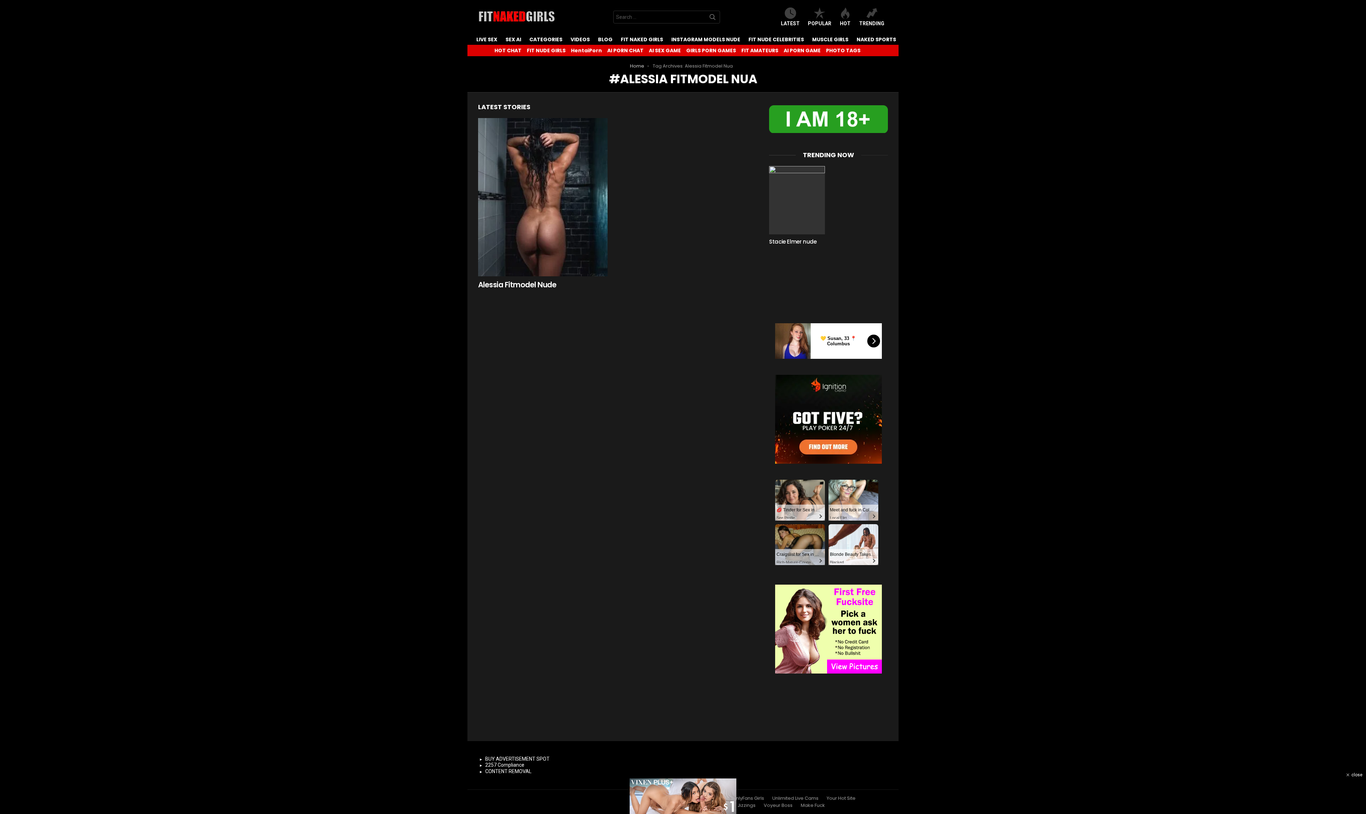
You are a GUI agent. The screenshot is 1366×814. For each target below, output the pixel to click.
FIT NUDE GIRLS (546, 50)
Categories (545, 39)
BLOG (605, 39)
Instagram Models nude (705, 39)
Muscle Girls (830, 39)
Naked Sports (876, 39)
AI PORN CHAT (625, 50)
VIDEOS (580, 39)
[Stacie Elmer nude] (797, 200)
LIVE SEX (486, 39)
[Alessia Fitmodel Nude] (543, 197)
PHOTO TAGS (843, 50)
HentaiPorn (586, 50)
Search (712, 18)
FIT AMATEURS (759, 50)
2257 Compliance (504, 765)
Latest (790, 23)
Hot (845, 23)
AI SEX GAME (665, 50)
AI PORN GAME (802, 50)
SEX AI (513, 39)
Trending (871, 23)
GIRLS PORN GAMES (711, 50)
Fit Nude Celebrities (776, 39)
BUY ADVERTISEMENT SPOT (517, 759)
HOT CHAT (507, 50)
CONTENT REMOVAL (508, 771)
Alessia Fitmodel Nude (517, 285)
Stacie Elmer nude (793, 241)
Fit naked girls (642, 39)
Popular (819, 23)
